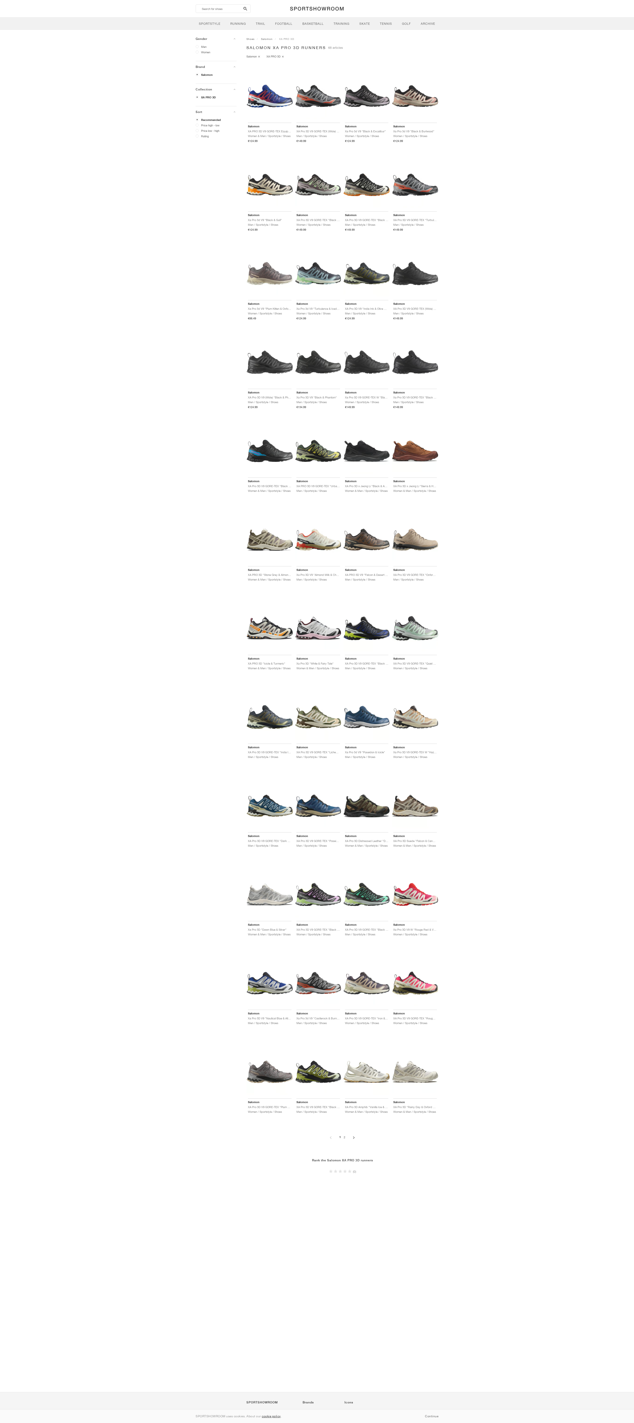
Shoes (250, 38)
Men (204, 46)
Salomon (207, 75)
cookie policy (271, 1416)
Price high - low (210, 125)
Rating (205, 136)
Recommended (211, 120)
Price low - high (210, 130)
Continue (431, 1416)
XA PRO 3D (208, 97)
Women (205, 52)
